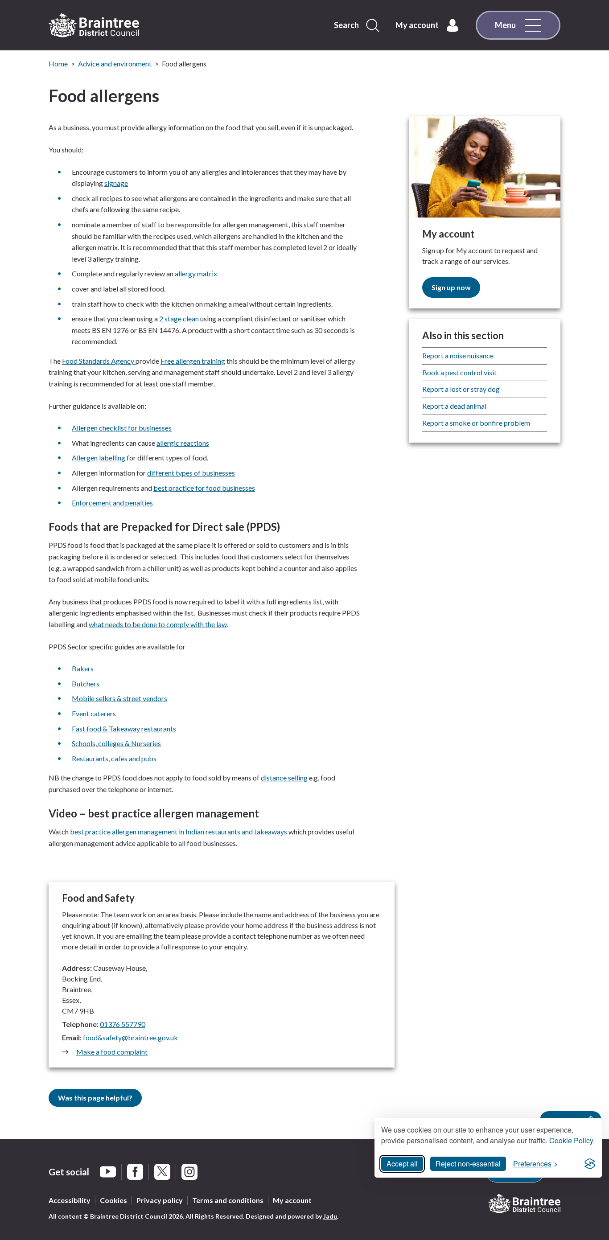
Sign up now (451, 287)
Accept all (402, 1163)
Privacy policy (159, 1200)
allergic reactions (182, 443)
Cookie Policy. (572, 1140)
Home (58, 63)
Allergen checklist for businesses (122, 427)
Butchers (85, 683)
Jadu (330, 1216)
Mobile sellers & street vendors (119, 698)
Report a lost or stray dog (461, 389)
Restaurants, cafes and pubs (114, 758)
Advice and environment (115, 63)
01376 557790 (122, 1024)
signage (116, 183)
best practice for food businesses (204, 488)
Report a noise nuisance (458, 355)
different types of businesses (191, 472)
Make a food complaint (112, 1051)
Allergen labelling (98, 457)
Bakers (83, 668)
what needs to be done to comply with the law (158, 624)
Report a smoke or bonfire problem (476, 423)
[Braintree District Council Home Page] (94, 25)
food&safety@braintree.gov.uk (130, 1037)
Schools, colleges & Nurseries (116, 743)
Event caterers (94, 713)
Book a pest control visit (459, 372)
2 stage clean (179, 318)
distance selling (284, 777)
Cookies (113, 1200)
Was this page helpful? (95, 1097)
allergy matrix (196, 273)
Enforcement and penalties (112, 502)
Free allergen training (192, 361)
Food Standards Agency (99, 361)
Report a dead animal (454, 406)
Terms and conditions (227, 1200)
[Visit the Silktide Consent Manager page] (589, 1163)
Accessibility (70, 1200)
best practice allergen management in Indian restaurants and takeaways (178, 831)
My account (292, 1200)
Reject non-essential (468, 1163)
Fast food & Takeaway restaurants (124, 728)
